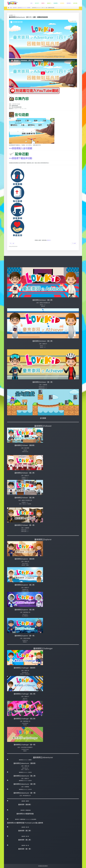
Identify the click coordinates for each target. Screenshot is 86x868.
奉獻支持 (48, 240)
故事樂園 (62, 3)
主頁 (31, 3)
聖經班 (42, 3)
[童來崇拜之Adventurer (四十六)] (43, 39)
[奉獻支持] (43, 228)
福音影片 (49, 3)
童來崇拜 (37, 3)
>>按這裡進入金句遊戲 (20, 148)
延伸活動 (75, 3)
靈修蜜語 (69, 3)
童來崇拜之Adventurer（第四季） (24, 7)
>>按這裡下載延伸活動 (20, 158)
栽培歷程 (55, 3)
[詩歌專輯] (43, 211)
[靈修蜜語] (43, 194)
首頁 (11, 7)
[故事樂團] (43, 176)
